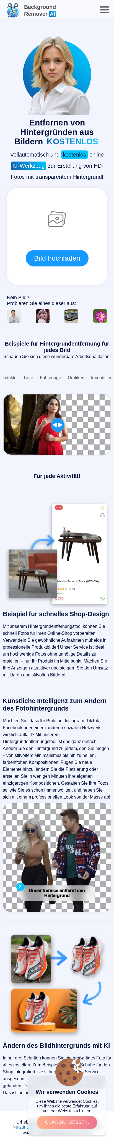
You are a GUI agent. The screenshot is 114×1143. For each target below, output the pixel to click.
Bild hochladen (57, 258)
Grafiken (76, 377)
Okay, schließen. (67, 1122)
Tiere (28, 377)
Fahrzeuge (50, 377)
